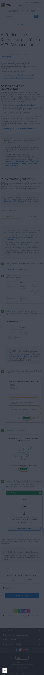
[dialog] (22, 337)
